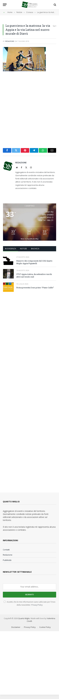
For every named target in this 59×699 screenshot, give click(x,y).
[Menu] (5, 4)
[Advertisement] (29, 109)
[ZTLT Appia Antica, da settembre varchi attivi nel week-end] (8, 273)
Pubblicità (7, 560)
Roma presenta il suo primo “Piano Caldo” (35, 287)
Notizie (23, 248)
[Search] (54, 4)
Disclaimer (15, 627)
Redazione (9, 41)
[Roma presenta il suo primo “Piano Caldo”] (8, 287)
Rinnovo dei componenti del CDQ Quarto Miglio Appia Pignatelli (34, 262)
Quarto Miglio (24, 618)
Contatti (6, 549)
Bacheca (35, 248)
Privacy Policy (37, 605)
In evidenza (10, 248)
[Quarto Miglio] (29, 4)
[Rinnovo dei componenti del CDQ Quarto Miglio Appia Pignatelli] (8, 260)
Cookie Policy (45, 627)
